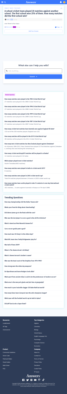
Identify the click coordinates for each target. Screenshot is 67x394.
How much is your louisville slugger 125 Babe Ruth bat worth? (24, 288)
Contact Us (37, 355)
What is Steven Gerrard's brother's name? (18, 255)
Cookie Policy (38, 368)
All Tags (5, 326)
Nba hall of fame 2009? (12, 245)
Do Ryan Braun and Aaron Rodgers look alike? (19, 271)
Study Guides (6, 362)
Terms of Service (39, 359)
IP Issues (36, 372)
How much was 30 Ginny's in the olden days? (19, 234)
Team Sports (17, 8)
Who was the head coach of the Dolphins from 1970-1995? (23, 261)
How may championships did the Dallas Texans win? (21, 202)
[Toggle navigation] (2, 2)
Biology (36, 330)
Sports (11, 8)
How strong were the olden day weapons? (18, 266)
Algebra (36, 323)
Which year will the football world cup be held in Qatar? (23, 298)
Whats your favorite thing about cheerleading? (20, 207)
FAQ (4, 368)
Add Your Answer (33, 31)
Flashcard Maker (7, 359)
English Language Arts (40, 336)
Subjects (7, 8)
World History (38, 333)
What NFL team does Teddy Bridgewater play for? (21, 239)
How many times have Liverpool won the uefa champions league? (26, 293)
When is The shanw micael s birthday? (17, 250)
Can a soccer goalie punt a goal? (15, 229)
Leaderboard (6, 323)
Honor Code (6, 355)
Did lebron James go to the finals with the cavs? (20, 213)
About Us (36, 352)
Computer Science (39, 343)
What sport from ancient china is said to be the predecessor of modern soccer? (30, 277)
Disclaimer (37, 365)
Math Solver (6, 365)
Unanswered (6, 330)
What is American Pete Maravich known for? (19, 223)
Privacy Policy (38, 362)
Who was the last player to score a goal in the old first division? (25, 218)
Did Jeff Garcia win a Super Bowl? (15, 304)
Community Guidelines (9, 352)
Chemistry (37, 326)
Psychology (37, 339)
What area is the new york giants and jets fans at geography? (24, 282)
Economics (37, 346)
